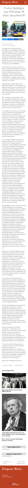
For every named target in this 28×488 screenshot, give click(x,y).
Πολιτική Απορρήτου (7, 476)
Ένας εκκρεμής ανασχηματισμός (19, 462)
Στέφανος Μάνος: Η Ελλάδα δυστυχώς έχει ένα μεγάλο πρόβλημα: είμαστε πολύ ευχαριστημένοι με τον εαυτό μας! (14, 434)
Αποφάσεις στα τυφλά (6, 462)
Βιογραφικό (5, 475)
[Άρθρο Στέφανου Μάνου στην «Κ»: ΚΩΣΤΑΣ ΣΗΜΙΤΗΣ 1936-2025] (14, 380)
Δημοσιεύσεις (7, 45)
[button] (25, 2)
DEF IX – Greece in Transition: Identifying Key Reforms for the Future (12, 439)
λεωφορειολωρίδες (8, 365)
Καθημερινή (12, 45)
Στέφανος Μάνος (19, 365)
